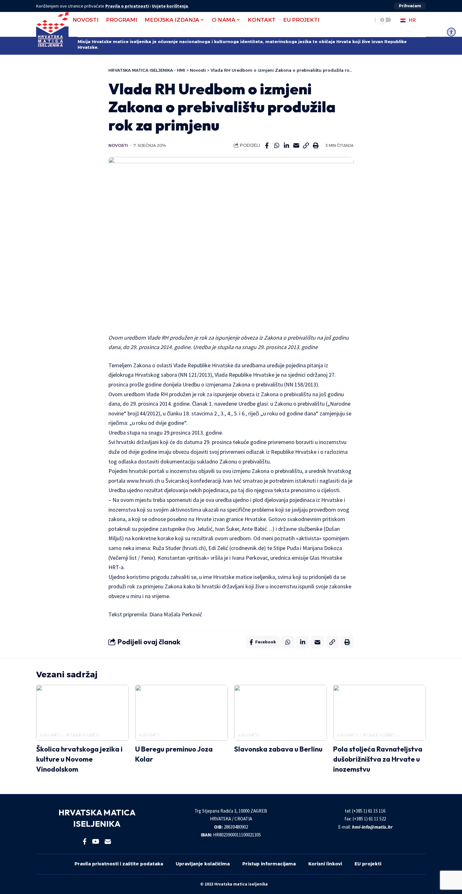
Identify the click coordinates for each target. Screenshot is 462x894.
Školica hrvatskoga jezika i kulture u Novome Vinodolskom (79, 759)
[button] (410, 6)
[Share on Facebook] (266, 146)
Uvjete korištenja (170, 6)
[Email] (296, 146)
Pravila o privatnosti (127, 6)
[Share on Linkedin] (286, 146)
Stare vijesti (83, 734)
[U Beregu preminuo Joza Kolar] (181, 713)
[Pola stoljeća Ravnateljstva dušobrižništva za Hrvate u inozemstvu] (379, 713)
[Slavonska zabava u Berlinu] (280, 713)
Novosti (118, 145)
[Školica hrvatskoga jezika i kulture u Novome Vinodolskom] (82, 713)
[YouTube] (96, 841)
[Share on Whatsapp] (276, 146)
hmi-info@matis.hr (372, 827)
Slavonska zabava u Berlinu (278, 749)
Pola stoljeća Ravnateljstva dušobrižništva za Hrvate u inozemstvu (377, 759)
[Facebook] (84, 841)
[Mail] (108, 841)
